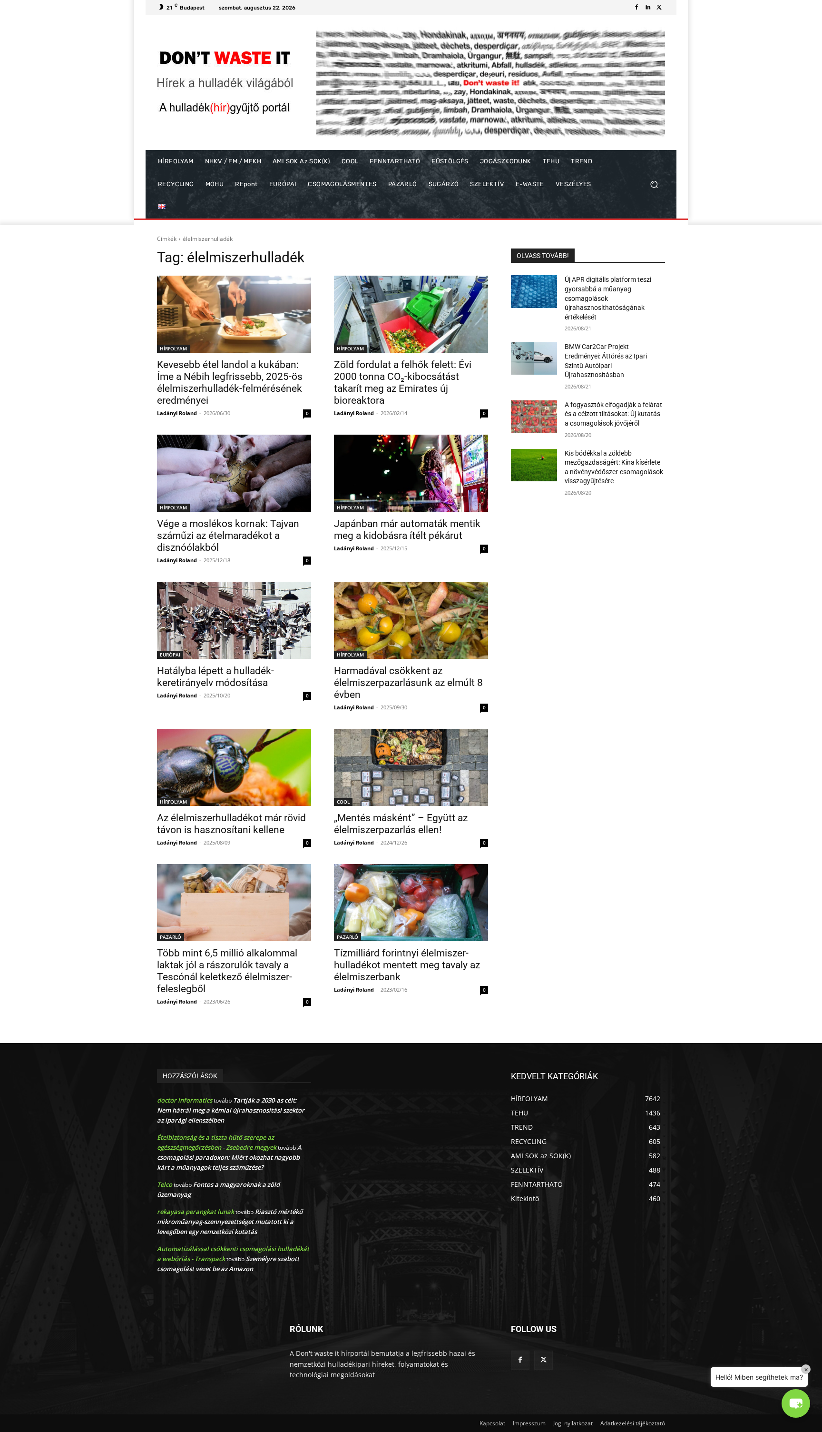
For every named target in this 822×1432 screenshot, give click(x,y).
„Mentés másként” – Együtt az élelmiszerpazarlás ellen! (401, 823)
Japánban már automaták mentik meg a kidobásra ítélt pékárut (407, 529)
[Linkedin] (648, 7)
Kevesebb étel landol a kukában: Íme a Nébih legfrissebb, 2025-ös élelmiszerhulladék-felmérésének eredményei (230, 382)
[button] (654, 184)
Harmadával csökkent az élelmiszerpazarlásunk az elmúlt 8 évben (408, 682)
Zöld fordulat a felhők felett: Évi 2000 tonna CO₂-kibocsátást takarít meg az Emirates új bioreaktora (402, 382)
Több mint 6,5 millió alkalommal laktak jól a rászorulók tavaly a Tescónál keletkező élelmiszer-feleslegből (227, 970)
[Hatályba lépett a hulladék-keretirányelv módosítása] (234, 620)
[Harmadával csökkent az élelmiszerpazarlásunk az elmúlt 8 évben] (411, 620)
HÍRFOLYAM (173, 348)
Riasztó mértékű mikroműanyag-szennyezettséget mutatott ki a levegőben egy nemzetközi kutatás (230, 1221)
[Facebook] (636, 7)
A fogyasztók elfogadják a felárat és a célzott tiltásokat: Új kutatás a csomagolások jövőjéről (613, 414)
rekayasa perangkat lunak (195, 1211)
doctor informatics (184, 1100)
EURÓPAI (170, 654)
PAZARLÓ (170, 937)
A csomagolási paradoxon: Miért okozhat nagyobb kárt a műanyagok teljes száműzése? (229, 1157)
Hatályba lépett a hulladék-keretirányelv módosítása (215, 676)
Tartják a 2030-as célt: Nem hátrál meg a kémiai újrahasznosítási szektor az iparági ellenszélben (230, 1110)
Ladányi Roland (177, 413)
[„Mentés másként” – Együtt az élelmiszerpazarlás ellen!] (411, 767)
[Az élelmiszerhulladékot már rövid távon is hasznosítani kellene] (234, 767)
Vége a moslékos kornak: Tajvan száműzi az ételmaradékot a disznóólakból (228, 535)
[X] (659, 7)
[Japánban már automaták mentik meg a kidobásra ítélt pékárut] (411, 473)
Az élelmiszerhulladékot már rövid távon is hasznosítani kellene (231, 823)
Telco (164, 1184)
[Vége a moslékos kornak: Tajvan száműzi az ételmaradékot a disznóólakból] (234, 473)
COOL (343, 801)
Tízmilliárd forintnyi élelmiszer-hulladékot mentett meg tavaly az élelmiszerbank (407, 965)
